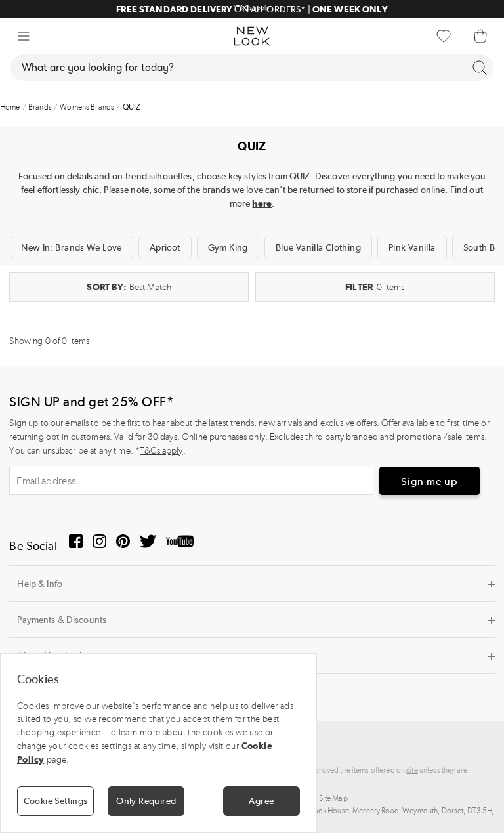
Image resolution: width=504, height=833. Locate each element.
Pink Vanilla (412, 247)
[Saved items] (443, 36)
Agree (261, 801)
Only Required (146, 801)
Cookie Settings (56, 801)
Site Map (333, 798)
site (412, 770)
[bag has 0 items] (480, 36)
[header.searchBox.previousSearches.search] (480, 67)
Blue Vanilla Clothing (318, 247)
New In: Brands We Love (71, 247)
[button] (23, 36)
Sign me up (429, 481)
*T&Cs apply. (124, 8)
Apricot (165, 247)
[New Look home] (252, 36)
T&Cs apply (161, 450)
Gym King (228, 247)
